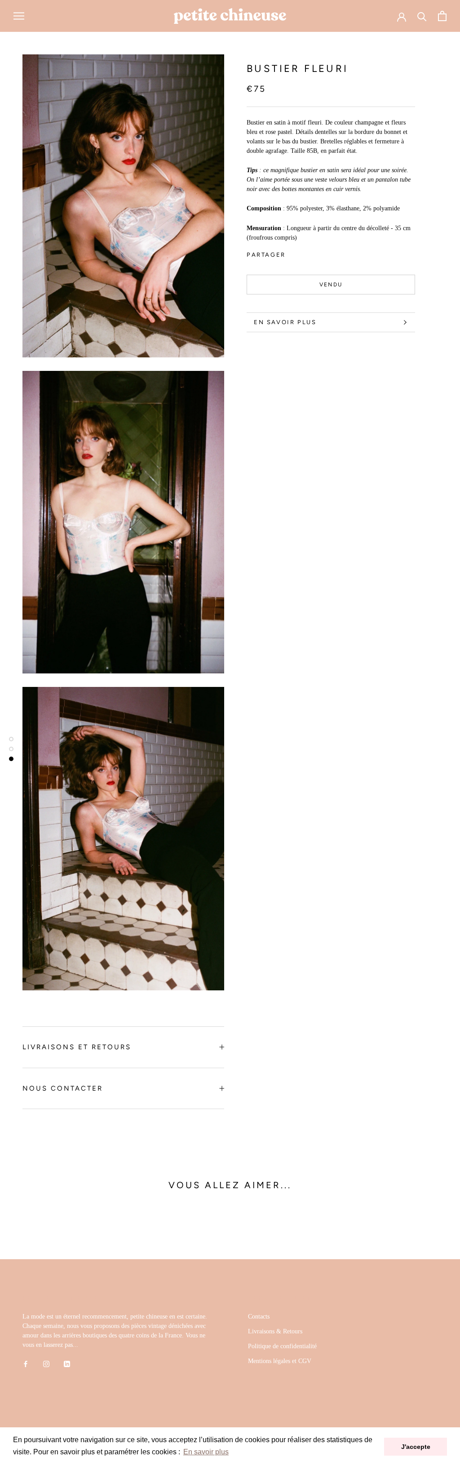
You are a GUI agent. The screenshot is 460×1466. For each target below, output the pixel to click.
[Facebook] (294, 252)
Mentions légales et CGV (279, 1361)
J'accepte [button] (415, 1446)
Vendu (331, 284)
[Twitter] (306, 252)
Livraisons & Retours (275, 1331)
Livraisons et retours (76, 1047)
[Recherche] (422, 16)
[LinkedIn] (67, 1363)
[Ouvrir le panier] (442, 16)
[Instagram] (46, 1363)
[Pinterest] (317, 252)
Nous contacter (62, 1088)
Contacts (259, 1316)
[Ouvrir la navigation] (18, 16)
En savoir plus (285, 322)
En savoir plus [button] (206, 1452)
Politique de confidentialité (282, 1346)
